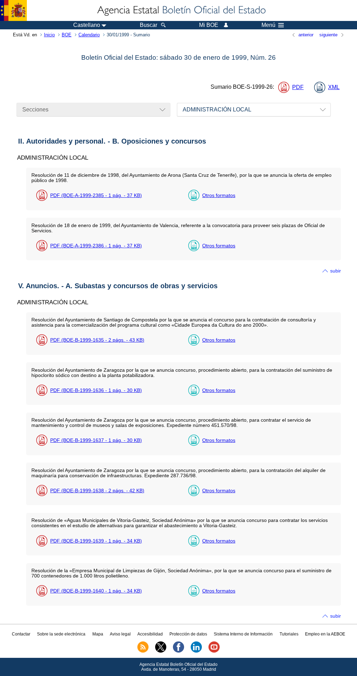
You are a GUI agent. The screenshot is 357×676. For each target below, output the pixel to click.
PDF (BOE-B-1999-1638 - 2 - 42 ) (97, 490)
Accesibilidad (150, 634)
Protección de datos (188, 634)
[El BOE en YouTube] (214, 651)
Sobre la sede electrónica (61, 634)
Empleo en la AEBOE (325, 634)
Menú (268, 25)
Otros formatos (218, 195)
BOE (66, 34)
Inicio (49, 34)
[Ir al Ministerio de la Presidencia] (13, 10)
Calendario (89, 34)
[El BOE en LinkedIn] (196, 651)
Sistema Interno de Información (243, 634)
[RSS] (143, 651)
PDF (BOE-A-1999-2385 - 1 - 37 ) (96, 195)
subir (335, 271)
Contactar (21, 634)
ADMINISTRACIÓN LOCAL (217, 109)
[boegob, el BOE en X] (160, 651)
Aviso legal (120, 634)
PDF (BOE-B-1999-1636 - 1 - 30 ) (96, 390)
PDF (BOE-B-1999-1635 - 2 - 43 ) (97, 340)
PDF (298, 87)
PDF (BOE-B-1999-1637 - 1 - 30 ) (96, 440)
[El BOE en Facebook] (178, 651)
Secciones (35, 109)
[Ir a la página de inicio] (181, 10)
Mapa (97, 634)
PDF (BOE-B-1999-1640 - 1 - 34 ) (96, 591)
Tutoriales (289, 634)
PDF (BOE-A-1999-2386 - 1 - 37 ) (96, 245)
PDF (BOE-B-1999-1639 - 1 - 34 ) (96, 541)
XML (334, 87)
